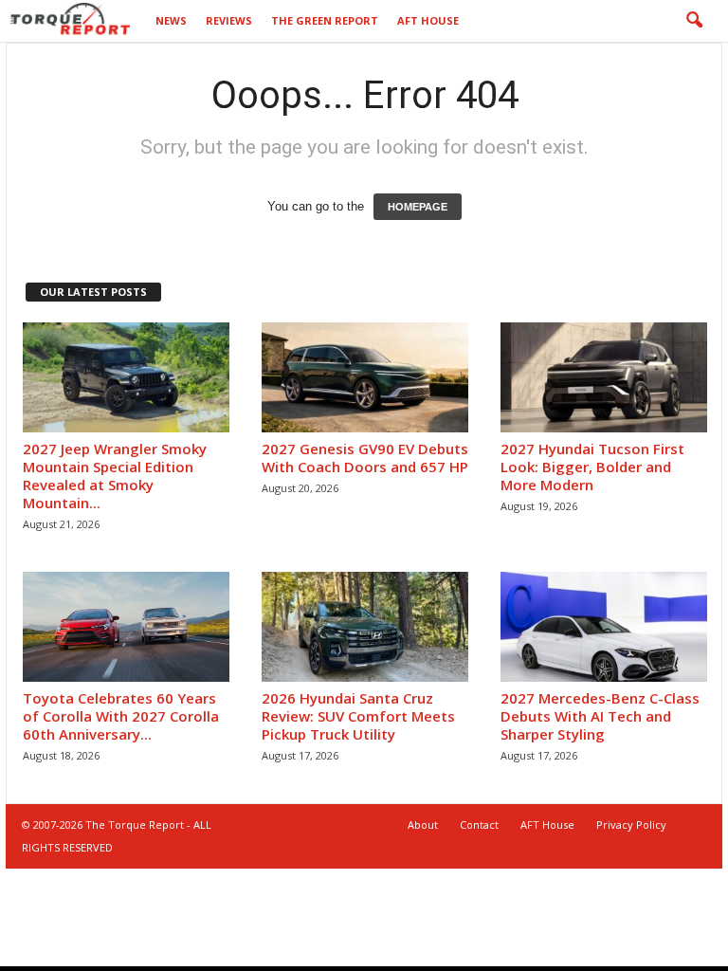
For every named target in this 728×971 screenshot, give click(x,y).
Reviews (229, 20)
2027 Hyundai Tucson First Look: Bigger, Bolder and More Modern (592, 466)
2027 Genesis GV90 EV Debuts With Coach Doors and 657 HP (365, 457)
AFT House (428, 20)
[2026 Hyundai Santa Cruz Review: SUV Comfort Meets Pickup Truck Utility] (365, 627)
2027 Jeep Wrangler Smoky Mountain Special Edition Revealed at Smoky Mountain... (115, 475)
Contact (479, 824)
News (171, 20)
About (423, 824)
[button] (694, 21)
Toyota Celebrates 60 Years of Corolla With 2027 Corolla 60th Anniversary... (121, 715)
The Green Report (324, 20)
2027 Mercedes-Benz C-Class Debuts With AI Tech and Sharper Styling (600, 715)
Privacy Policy (631, 824)
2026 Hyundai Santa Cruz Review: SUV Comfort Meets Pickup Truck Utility (358, 715)
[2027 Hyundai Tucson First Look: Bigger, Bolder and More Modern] (603, 377)
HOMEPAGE (417, 206)
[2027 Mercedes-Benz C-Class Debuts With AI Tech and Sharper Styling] (603, 627)
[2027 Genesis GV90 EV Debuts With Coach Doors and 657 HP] (365, 377)
